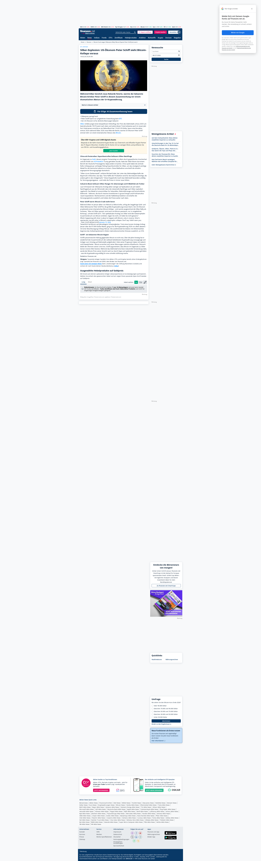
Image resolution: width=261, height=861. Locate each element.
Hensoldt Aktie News (86, 811)
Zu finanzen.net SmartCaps (166, 586)
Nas (131, 26)
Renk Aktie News (142, 811)
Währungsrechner (172, 659)
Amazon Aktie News (112, 807)
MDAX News (126, 803)
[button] (145, 32)
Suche (166, 59)
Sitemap (82, 839)
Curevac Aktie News (144, 818)
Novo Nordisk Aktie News (145, 816)
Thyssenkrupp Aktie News (116, 814)
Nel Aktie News (84, 820)
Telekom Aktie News (167, 820)
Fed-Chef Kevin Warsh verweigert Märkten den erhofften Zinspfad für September (164, 160)
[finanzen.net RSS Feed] (138, 840)
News (89, 38)
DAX (81, 26)
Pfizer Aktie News (162, 816)
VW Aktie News (96, 824)
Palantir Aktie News (98, 818)
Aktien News (93, 803)
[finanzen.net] (87, 31)
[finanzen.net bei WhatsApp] (134, 840)
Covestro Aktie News (114, 818)
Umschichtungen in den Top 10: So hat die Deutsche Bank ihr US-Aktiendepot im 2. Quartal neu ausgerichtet (165, 144)
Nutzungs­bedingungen (121, 839)
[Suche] (135, 32)
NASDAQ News (160, 803)
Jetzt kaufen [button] (113, 151)
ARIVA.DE (129, 859)
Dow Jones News (148, 803)
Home (82, 42)
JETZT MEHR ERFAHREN (154, 790)
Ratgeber (177, 38)
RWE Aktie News (129, 811)
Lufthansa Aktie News (156, 811)
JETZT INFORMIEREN (101, 790)
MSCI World (104, 26)
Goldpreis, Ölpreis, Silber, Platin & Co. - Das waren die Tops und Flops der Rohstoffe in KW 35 (165, 150)
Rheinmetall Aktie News (148, 805)
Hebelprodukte (131, 38)
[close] (252, 9)
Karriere (82, 834)
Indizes (97, 38)
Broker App (151, 837)
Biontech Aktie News (98, 814)
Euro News (93, 805)
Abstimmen (166, 721)
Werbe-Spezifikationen (104, 837)
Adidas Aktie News (172, 818)
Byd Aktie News (84, 814)
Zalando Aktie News (111, 822)
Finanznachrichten (105, 803)
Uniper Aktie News (98, 816)
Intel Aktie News (84, 818)
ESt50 (92, 26)
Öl (164, 26)
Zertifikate (119, 38)
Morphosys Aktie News (128, 816)
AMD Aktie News (85, 816)
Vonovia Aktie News (163, 814)
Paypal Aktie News (116, 811)
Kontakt (82, 832)
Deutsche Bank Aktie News (116, 809)
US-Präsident (98, 161)
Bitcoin (142, 26)
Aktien (82, 38)
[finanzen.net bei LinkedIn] (136, 837)
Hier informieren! (158, 741)
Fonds (104, 38)
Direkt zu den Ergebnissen (161, 724)
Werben (99, 834)
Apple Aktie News (133, 809)
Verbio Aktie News (162, 822)
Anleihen (142, 38)
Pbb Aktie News (149, 822)
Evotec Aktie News (112, 816)
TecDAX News (136, 803)
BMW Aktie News (97, 822)
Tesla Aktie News (164, 805)
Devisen (168, 38)
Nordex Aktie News (148, 814)
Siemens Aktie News (129, 818)
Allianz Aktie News (159, 807)
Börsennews (83, 803)
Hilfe (98, 832)
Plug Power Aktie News (167, 809)
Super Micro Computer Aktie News (131, 822)
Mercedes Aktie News (133, 814)
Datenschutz (117, 834)
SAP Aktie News (100, 809)
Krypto (160, 38)
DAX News (117, 803)
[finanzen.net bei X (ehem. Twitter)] (132, 837)
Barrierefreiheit (118, 846)
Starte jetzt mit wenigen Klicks (91, 264)
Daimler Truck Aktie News (100, 820)
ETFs (110, 38)
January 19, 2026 (105, 222)
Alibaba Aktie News (151, 820)
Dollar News (83, 805)
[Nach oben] (178, 859)
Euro (154, 26)
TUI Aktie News (146, 807)
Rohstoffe (152, 38)
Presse (81, 837)
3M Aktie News (84, 824)
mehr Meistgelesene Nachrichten (163, 165)
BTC (120, 119)
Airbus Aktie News (172, 811)
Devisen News (172, 803)
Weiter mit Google (237, 33)
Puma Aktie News (158, 818)
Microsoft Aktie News (86, 809)
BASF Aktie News (85, 807)
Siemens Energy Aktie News (130, 807)
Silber (82, 124)
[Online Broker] (88, 33)
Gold (173, 26)
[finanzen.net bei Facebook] (136, 833)
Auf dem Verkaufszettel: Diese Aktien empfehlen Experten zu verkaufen (165, 139)
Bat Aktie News (84, 822)
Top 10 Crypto (119, 26)
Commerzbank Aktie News (149, 809)
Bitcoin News (120, 805)
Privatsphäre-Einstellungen (118, 842)
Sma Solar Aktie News (117, 820)
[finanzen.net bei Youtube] (140, 833)
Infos (116, 266)
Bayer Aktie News (98, 807)
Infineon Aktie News (102, 811)
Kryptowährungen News (106, 805)
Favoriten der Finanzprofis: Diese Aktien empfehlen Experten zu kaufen (165, 155)
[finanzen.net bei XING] (140, 837)
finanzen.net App (153, 832)
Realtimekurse (157, 659)
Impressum (117, 832)
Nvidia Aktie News (133, 805)
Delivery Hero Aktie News (135, 820)
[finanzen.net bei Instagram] (132, 833)
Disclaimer (117, 837)
